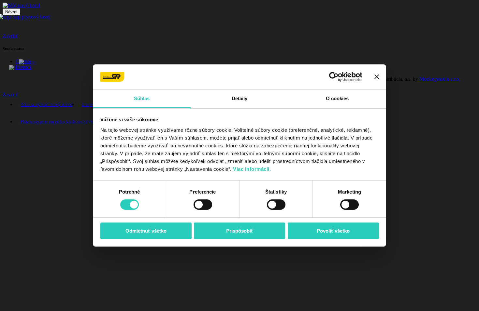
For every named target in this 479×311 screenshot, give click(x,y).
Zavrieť (10, 36)
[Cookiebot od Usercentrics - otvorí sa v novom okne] (333, 77)
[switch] (203, 204)
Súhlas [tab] (142, 98)
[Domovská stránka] (21, 5)
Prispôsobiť (239, 231)
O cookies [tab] (337, 98)
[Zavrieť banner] (376, 76)
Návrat (11, 11)
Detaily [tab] (240, 98)
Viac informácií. (252, 169)
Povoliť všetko (333, 231)
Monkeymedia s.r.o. (439, 79)
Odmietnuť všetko (146, 231)
